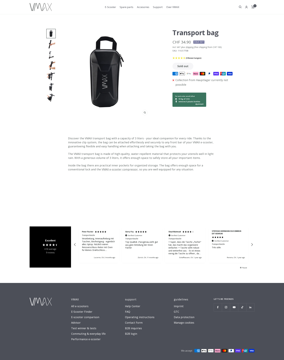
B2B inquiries (133, 328)
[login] (246, 7)
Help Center (132, 306)
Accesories (143, 7)
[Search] (240, 7)
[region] (163, 244)
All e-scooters (79, 306)
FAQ (127, 311)
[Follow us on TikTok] (242, 307)
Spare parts (126, 7)
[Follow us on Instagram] (226, 307)
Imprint (179, 306)
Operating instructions (139, 317)
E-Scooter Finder (81, 311)
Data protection (184, 317)
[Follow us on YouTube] (234, 307)
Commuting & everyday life (88, 333)
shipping (189, 47)
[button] (204, 58)
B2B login (131, 333)
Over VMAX (172, 7)
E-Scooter (110, 7)
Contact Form (134, 322)
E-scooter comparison (85, 317)
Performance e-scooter (86, 339)
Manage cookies (184, 322)
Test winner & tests (83, 328)
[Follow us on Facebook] (218, 307)
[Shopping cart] (252, 6)
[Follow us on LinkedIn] (250, 307)
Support (158, 7)
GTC (176, 311)
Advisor (76, 322)
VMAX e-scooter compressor (120, 169)
